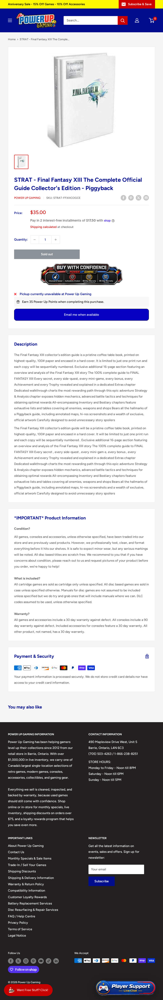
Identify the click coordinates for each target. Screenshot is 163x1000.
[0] (151, 20)
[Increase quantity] (55, 239)
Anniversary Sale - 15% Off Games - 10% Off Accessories (46, 4)
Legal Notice (17, 935)
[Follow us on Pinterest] (33, 961)
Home (12, 39)
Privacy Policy (18, 922)
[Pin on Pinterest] (131, 198)
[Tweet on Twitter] (138, 198)
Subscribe (101, 881)
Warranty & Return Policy (26, 884)
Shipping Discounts (22, 871)
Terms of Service (20, 929)
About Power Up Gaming (26, 846)
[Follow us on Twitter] (18, 961)
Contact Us (16, 852)
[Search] (123, 20)
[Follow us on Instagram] (26, 961)
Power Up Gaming (27, 198)
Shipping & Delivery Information (31, 878)
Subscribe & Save (139, 4)
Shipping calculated (43, 227)
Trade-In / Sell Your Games (27, 865)
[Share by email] (146, 198)
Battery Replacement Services (30, 903)
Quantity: (21, 239)
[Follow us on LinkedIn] (56, 961)
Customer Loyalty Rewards (27, 897)
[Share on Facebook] (123, 198)
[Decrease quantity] (34, 239)
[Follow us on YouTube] (41, 961)
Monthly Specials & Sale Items (29, 858)
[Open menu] (10, 20)
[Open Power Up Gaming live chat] (125, 988)
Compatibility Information (26, 890)
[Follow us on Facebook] (11, 961)
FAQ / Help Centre (21, 916)
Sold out (47, 254)
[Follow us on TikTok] (48, 961)
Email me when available (81, 314)
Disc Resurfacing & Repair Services (33, 910)
